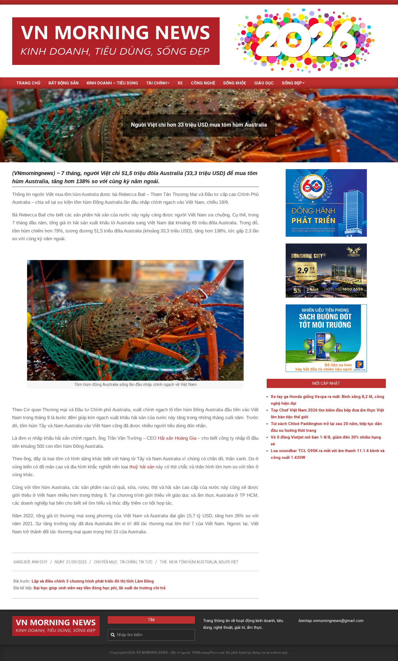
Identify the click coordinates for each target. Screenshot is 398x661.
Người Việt (229, 562)
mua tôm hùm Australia (193, 562)
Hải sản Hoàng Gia (177, 438)
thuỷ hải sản (141, 466)
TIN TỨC (145, 562)
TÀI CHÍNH (128, 562)
